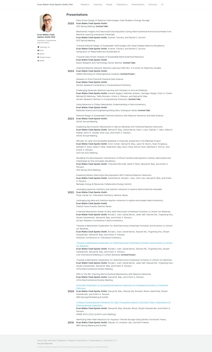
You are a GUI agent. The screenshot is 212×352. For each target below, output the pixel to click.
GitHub (49, 343)
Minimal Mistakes (102, 347)
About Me (41, 340)
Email (41, 50)
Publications (122, 4)
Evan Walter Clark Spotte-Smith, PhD (55, 4)
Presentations (138, 4)
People (109, 4)
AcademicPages (85, 347)
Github (41, 54)
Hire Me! (52, 340)
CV (162, 4)
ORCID (41, 61)
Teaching (97, 4)
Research (85, 4)
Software (152, 4)
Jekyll (77, 347)
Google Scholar (44, 57)
